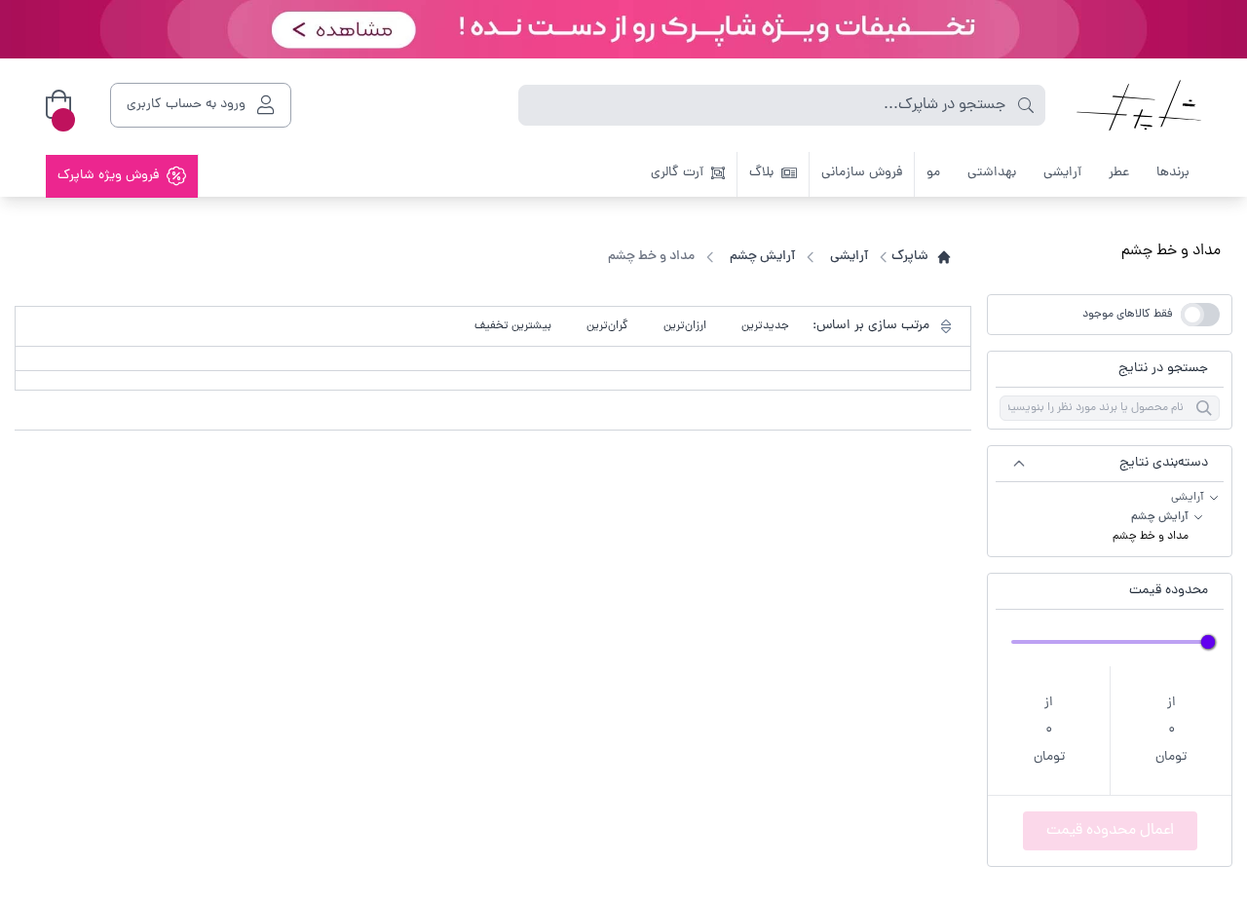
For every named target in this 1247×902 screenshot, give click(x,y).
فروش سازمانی (861, 173)
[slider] (1208, 642)
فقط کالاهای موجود (1127, 314)
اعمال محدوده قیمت (1110, 831)
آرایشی (1187, 498)
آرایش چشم (1160, 517)
